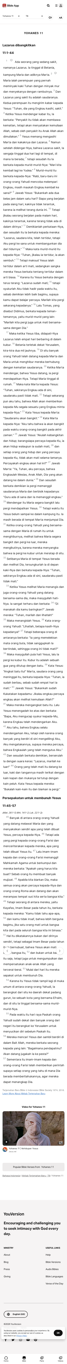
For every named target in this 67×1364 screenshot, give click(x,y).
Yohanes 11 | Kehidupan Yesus (26, 1148)
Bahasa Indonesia (11, 1175)
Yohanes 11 (7, 16)
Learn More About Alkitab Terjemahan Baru (23, 1093)
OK (58, 1333)
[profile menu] (59, 5)
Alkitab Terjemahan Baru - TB (36, 1175)
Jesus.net (12, 1151)
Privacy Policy (21, 1335)
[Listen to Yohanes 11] (50, 17)
